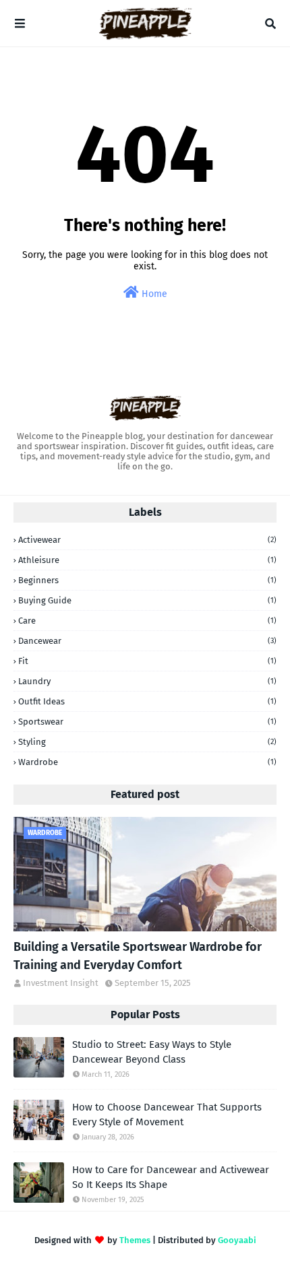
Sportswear (147, 722)
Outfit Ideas (147, 701)
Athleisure (147, 560)
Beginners (147, 580)
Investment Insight (60, 983)
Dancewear (147, 641)
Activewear (147, 540)
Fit (147, 661)
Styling (147, 742)
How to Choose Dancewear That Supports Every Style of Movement (167, 1115)
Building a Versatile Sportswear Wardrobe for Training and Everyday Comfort (137, 955)
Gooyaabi (237, 1240)
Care (147, 621)
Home (153, 294)
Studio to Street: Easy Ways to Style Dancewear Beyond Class (151, 1052)
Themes (134, 1240)
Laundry (147, 681)
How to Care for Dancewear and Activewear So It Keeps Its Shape (170, 1177)
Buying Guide (147, 600)
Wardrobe (147, 762)
